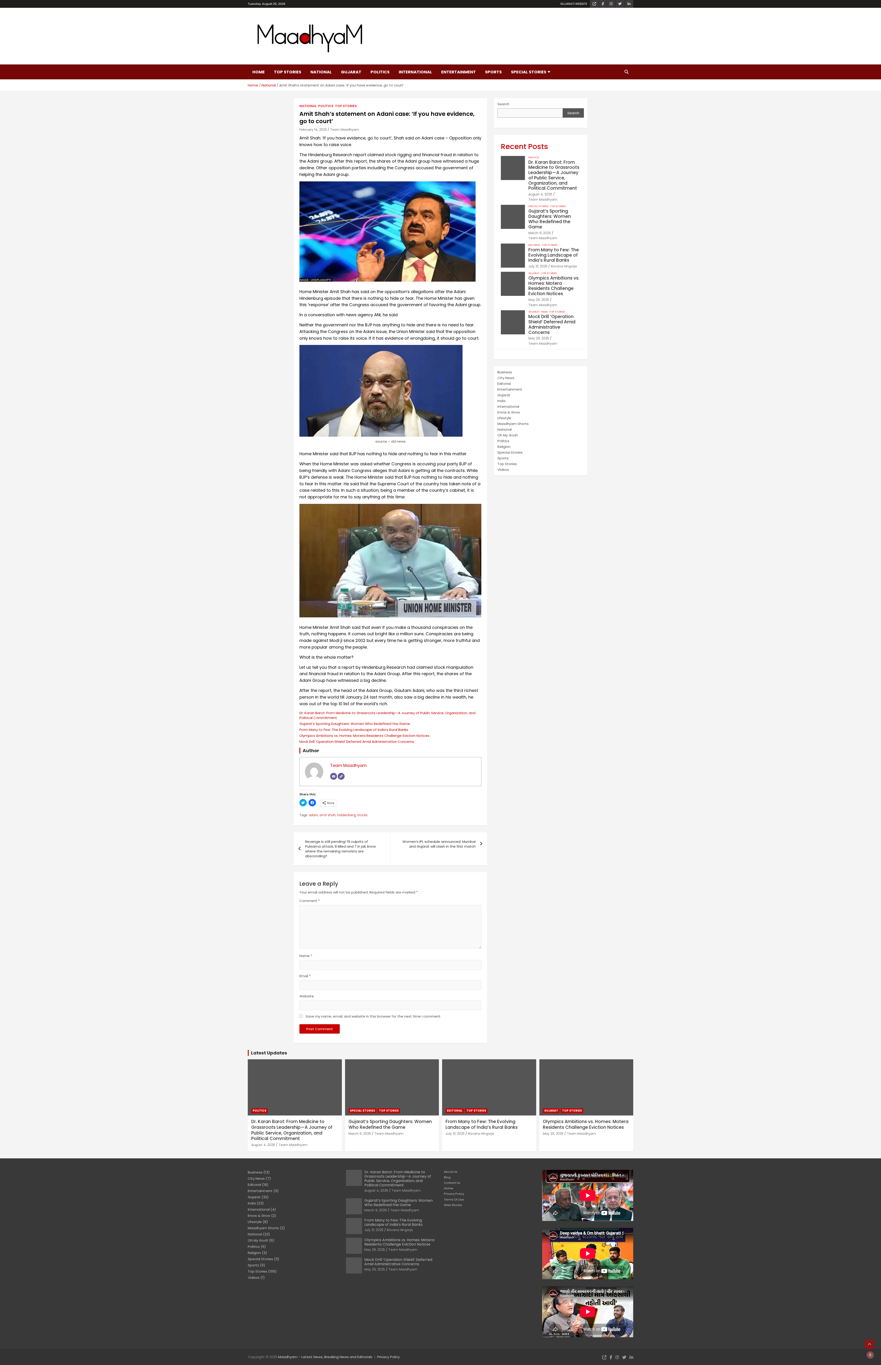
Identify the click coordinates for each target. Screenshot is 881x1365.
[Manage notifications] (870, 1355)
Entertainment (458, 72)
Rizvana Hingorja (564, 266)
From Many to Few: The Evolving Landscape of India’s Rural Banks (353, 729)
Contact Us (452, 1183)
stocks (362, 815)
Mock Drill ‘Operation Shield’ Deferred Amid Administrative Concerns (356, 741)
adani (313, 815)
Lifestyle (504, 418)
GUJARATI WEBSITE (573, 4)
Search (503, 104)
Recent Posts (524, 146)
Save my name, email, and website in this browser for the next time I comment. (373, 1016)
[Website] (341, 776)
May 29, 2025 (538, 299)
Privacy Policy (454, 1194)
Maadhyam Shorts (513, 423)
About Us (450, 1172)
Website (306, 996)
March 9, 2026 (539, 233)
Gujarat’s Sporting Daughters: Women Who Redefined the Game (354, 723)
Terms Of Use (454, 1199)
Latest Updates (269, 1053)
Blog (447, 1177)
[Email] (333, 776)
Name (305, 955)
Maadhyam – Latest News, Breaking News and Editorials (325, 1356)
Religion (503, 446)
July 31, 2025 (537, 266)
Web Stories (453, 1205)
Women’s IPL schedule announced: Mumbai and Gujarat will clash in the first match (439, 844)
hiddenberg (346, 815)
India (544, 312)
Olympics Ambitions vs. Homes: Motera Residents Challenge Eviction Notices (364, 735)
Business (504, 372)
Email (305, 976)
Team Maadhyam (344, 129)
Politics (380, 72)
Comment (309, 900)
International (415, 72)
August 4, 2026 (540, 194)
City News (505, 377)
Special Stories (528, 72)
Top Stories (287, 72)
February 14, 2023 (313, 129)
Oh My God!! (507, 435)
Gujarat (351, 72)
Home (258, 72)
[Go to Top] (869, 1344)
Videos (503, 469)
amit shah (327, 815)
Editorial (534, 245)
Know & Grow (508, 412)
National (321, 72)
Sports (493, 72)
